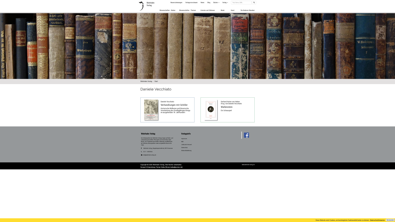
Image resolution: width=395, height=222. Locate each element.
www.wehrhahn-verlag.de (248, 164)
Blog (208, 2)
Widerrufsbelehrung (186, 150)
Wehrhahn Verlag (146, 81)
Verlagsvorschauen (191, 2)
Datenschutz (184, 147)
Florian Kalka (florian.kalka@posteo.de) (169, 167)
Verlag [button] (224, 2)
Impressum (184, 138)
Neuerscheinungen (176, 2)
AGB (182, 141)
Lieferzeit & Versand (186, 144)
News (202, 2)
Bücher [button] (215, 2)
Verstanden (390, 220)
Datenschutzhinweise (377, 220)
